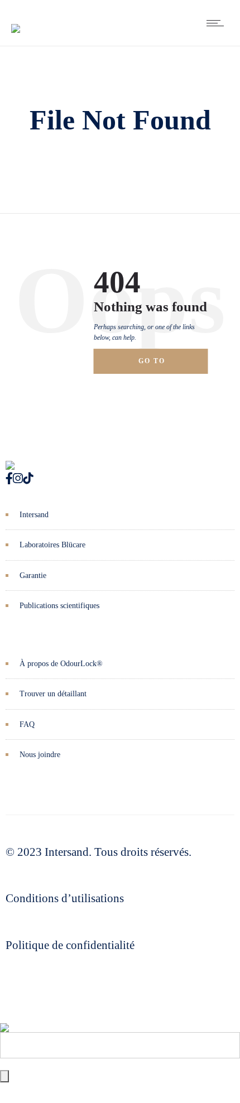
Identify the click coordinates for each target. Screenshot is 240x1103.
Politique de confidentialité (70, 945)
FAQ (27, 724)
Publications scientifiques (59, 605)
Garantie (33, 575)
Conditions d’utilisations (65, 898)
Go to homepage (162, 365)
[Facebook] (9, 478)
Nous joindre (40, 754)
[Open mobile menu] (218, 23)
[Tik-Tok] (28, 478)
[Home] (15, 20)
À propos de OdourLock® (61, 663)
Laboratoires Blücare (52, 545)
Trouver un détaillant (53, 694)
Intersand (34, 514)
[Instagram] (18, 478)
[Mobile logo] (4, 1019)
